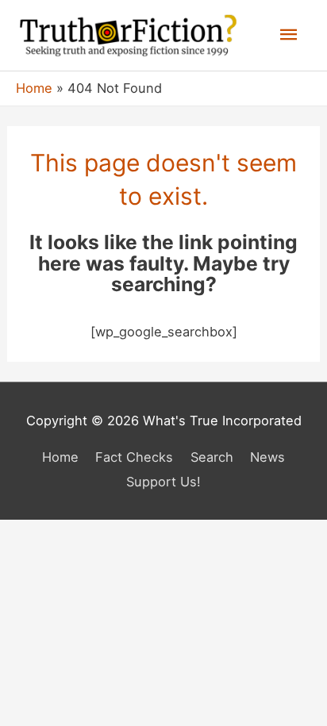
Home (60, 457)
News (267, 457)
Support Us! (163, 482)
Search (211, 457)
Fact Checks (134, 457)
